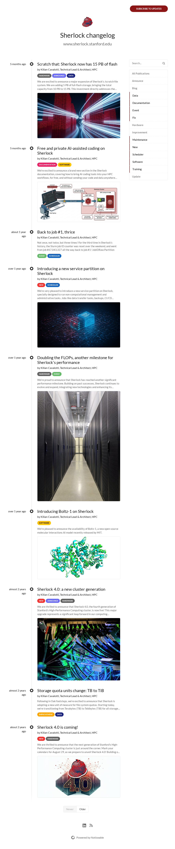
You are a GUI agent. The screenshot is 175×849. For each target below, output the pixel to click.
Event (135, 110)
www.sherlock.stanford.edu (87, 43)
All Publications (141, 73)
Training (137, 169)
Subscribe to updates (148, 8)
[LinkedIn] (86, 825)
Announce (137, 80)
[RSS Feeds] (91, 825)
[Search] (164, 63)
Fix (134, 117)
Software (137, 161)
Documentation (141, 102)
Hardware (137, 124)
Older (82, 809)
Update (136, 176)
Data (135, 95)
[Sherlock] (87, 22)
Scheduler (138, 154)
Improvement (139, 132)
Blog (134, 88)
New (135, 147)
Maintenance (139, 139)
